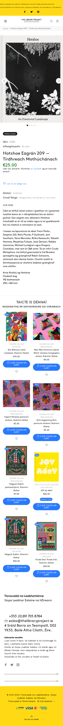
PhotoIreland (28, 701)
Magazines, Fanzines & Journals (37, 197)
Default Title (46, 499)
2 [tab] (29, 125)
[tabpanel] (31, 79)
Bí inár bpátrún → (46, 701)
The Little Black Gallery (47, 485)
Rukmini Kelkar (16, 344)
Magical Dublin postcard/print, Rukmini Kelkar (16, 487)
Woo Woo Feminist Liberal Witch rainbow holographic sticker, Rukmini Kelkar (47, 353)
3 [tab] (31, 125)
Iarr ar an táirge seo (17, 184)
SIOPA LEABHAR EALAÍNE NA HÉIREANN (14, 4)
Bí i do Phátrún (45, 7)
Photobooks (47, 487)
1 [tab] (27, 125)
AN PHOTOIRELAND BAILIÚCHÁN (41, 4)
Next (59, 81)
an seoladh (36, 168)
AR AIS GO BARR (31, 719)
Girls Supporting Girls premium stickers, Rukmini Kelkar (46, 423)
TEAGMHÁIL (56, 7)
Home (5, 29)
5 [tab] (35, 125)
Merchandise (46, 347)
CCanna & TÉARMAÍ (32, 7)
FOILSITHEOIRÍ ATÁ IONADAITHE (12, 7)
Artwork (16, 347)
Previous (4, 81)
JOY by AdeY (46, 490)
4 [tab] (33, 125)
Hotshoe (17, 193)
